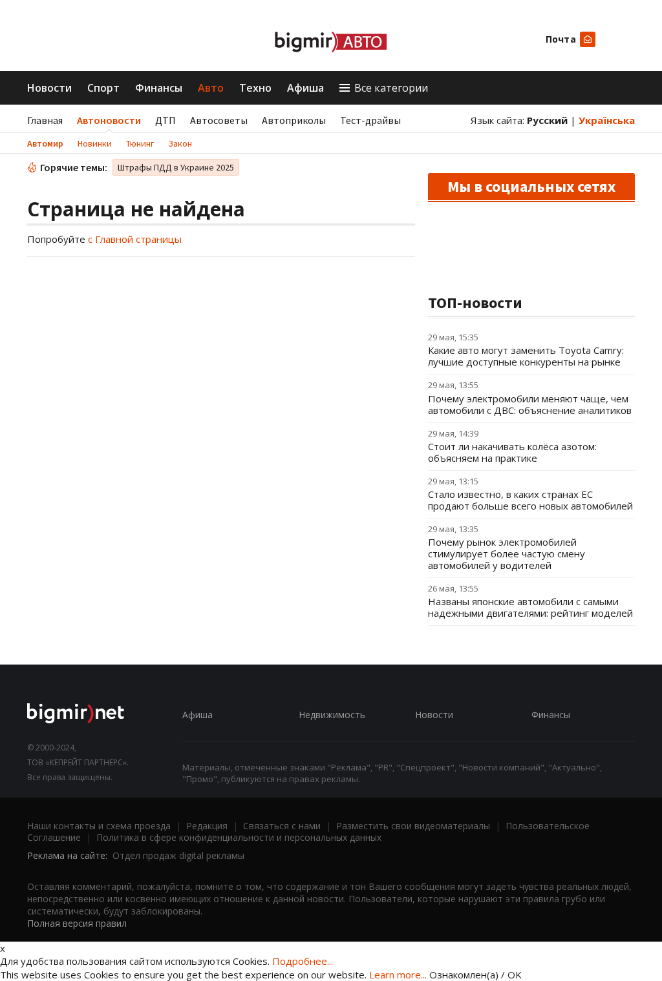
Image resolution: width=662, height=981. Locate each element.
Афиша (305, 88)
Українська (607, 120)
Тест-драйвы (370, 120)
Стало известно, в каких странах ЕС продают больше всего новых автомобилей (530, 500)
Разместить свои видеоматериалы (413, 826)
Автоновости (109, 120)
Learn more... (398, 974)
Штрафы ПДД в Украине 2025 (176, 167)
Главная (45, 120)
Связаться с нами (282, 826)
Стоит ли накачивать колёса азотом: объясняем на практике (512, 452)
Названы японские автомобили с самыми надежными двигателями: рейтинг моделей (530, 607)
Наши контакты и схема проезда (99, 826)
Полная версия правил (77, 923)
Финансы (158, 88)
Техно (255, 88)
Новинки (95, 143)
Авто (211, 88)
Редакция (207, 826)
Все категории (391, 88)
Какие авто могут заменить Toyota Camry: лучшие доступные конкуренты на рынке (526, 356)
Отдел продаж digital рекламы (178, 855)
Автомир (45, 143)
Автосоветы (219, 120)
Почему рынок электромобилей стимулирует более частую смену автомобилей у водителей (506, 553)
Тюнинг (140, 143)
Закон (180, 143)
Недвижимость (332, 714)
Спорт (103, 88)
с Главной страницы (135, 238)
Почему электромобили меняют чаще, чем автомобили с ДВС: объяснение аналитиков (530, 404)
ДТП (165, 120)
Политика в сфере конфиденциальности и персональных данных (238, 837)
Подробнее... (302, 961)
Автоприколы (294, 120)
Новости (49, 88)
